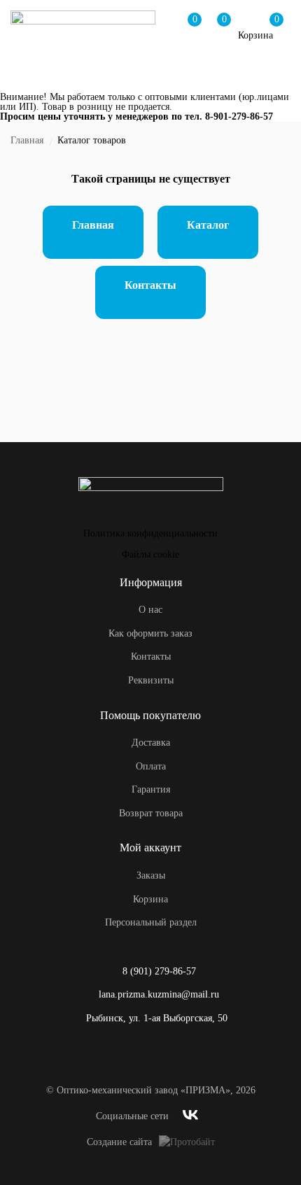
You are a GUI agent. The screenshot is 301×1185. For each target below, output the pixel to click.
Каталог (208, 225)
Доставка (151, 742)
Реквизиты (151, 680)
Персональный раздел (151, 922)
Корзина (150, 899)
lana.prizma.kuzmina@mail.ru (159, 994)
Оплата (151, 766)
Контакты (150, 285)
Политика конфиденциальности (150, 533)
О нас (150, 609)
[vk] (190, 1116)
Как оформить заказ (150, 633)
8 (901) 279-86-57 (159, 971)
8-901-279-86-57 (239, 116)
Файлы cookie (150, 554)
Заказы (150, 875)
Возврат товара (151, 813)
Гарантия (151, 789)
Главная (26, 140)
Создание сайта (119, 1142)
